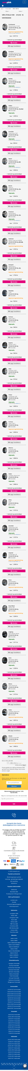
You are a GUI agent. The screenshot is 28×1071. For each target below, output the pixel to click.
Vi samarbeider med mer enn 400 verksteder (14, 850)
